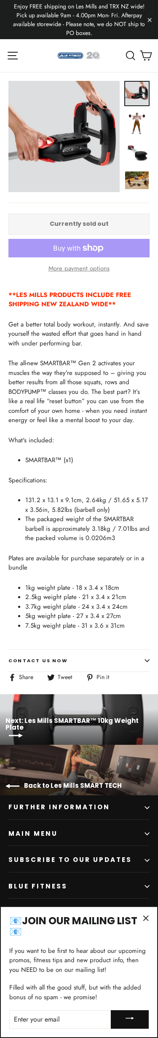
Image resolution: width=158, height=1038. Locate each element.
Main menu (33, 833)
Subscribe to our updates (70, 859)
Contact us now (38, 660)
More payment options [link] (79, 268)
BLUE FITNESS (37, 886)
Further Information (59, 807)
